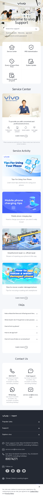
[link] (7, 471)
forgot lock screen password (16, 36)
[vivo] (5, 416)
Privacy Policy (9, 493)
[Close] (39, 486)
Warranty (21, 33)
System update (11, 33)
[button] (3, 3)
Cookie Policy (34, 491)
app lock (29, 33)
